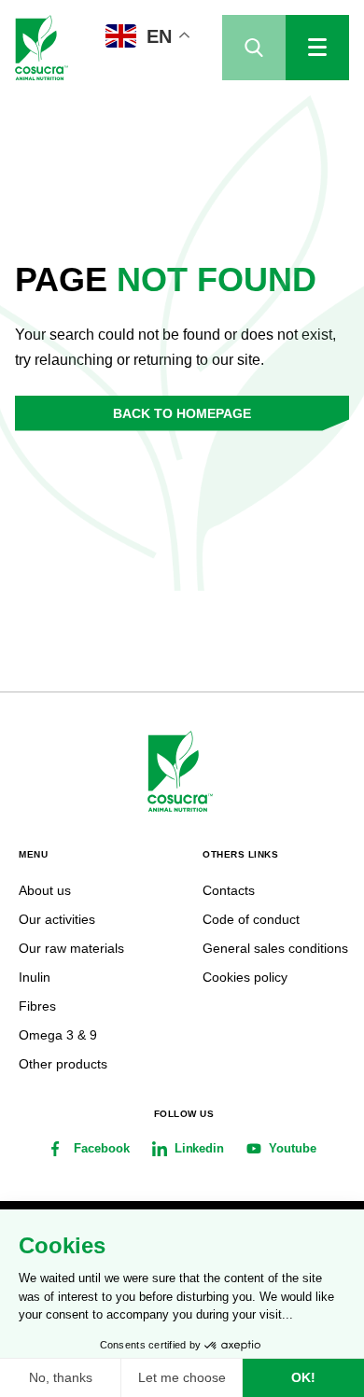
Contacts (229, 890)
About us (45, 890)
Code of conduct (251, 919)
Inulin (34, 977)
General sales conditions (275, 948)
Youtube (292, 1148)
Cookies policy (245, 977)
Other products (63, 1063)
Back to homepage (182, 413)
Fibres (37, 1006)
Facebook (102, 1148)
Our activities (57, 919)
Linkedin (200, 1148)
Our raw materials (71, 948)
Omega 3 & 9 (58, 1034)
